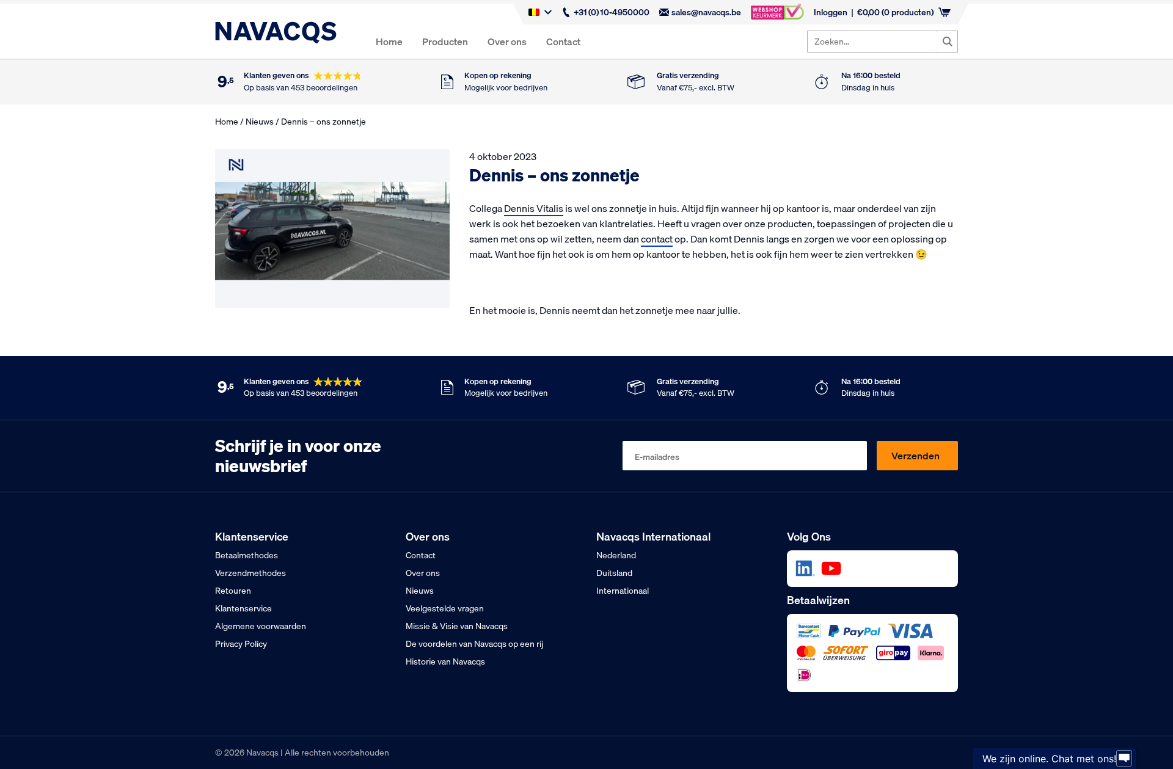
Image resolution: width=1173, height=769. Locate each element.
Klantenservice (243, 608)
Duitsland (614, 573)
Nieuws (260, 121)
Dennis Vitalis (533, 208)
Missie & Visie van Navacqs (457, 626)
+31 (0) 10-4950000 (611, 12)
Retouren (233, 590)
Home (389, 41)
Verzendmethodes (250, 573)
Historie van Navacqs (445, 661)
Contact (563, 41)
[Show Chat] (1124, 758)
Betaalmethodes (246, 555)
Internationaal (622, 590)
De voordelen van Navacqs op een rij (475, 644)
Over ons (507, 41)
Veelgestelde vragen (445, 608)
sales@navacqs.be (706, 12)
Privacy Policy (241, 644)
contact (657, 239)
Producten (445, 41)
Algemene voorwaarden (260, 626)
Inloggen (830, 12)
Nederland (616, 555)
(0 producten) (895, 12)
